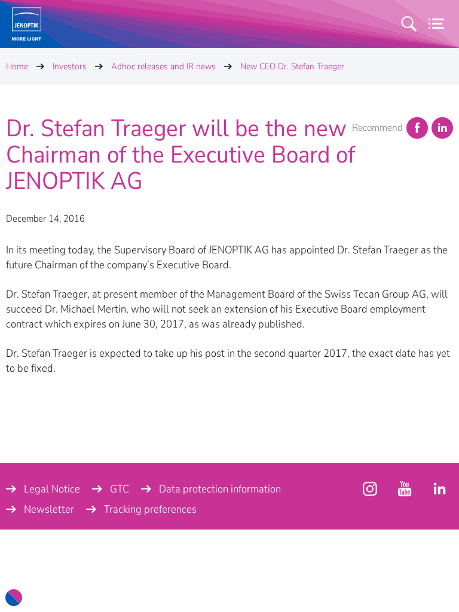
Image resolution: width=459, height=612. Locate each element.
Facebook (417, 128)
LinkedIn (442, 128)
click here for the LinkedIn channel (439, 489)
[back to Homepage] (26, 24)
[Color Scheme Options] (13, 597)
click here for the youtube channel (370, 489)
